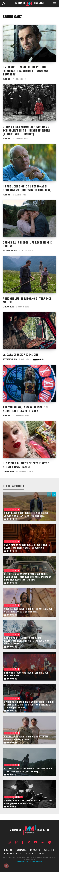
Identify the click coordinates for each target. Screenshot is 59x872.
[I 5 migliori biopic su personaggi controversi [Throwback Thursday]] (29, 162)
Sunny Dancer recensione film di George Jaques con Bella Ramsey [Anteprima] (26, 514)
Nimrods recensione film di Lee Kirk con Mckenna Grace (26, 674)
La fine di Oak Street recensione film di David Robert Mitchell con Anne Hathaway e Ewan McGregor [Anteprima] (28, 577)
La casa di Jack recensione (20, 354)
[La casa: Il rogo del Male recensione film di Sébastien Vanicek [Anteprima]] (29, 762)
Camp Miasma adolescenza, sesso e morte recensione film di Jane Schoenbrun (27, 546)
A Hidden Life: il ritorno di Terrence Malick (27, 300)
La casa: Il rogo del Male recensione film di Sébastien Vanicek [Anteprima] (28, 770)
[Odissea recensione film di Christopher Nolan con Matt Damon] (29, 730)
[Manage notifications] (6, 865)
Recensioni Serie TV (13, 797)
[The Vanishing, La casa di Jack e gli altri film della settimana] (29, 383)
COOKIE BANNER (36, 861)
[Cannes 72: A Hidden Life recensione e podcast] (29, 218)
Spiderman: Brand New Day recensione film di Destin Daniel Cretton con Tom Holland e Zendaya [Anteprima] (29, 704)
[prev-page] (49, 494)
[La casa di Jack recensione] (29, 330)
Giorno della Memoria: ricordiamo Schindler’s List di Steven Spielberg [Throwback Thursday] (27, 130)
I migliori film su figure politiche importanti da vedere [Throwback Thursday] (26, 70)
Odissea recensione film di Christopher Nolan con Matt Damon (26, 738)
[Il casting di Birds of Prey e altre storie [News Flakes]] (29, 439)
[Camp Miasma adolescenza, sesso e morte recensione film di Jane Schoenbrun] (29, 538)
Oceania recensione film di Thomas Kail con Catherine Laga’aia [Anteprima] (28, 610)
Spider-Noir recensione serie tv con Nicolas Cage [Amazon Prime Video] (29, 802)
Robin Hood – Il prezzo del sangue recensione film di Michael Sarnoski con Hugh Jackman (26, 640)
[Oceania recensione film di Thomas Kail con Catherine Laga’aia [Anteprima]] (29, 602)
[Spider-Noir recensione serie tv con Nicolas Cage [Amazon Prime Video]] (29, 794)
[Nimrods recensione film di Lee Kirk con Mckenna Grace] (29, 666)
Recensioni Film (10, 251)
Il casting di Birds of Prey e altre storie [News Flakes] (26, 465)
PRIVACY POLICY (23, 861)
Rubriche (7, 79)
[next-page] (54, 494)
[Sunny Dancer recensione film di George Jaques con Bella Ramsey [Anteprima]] (29, 506)
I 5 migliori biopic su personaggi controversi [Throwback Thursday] (27, 188)
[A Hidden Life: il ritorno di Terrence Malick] (29, 274)
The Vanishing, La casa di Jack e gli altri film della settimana (26, 409)
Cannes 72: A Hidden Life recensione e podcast (27, 244)
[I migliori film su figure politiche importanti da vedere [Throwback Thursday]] (29, 43)
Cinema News (8, 307)
